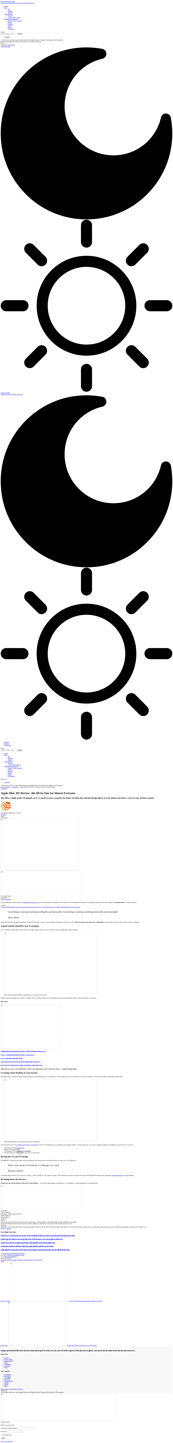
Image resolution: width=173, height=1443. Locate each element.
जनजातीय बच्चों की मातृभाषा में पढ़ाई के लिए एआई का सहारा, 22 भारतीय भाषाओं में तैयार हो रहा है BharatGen (23, 1051)
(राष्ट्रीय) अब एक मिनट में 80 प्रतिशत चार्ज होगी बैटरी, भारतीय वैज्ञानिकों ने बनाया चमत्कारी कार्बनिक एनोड (28, 1243)
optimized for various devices (31, 902)
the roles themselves (117, 1175)
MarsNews (14, 1256)
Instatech (15, 1253)
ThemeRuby (7, 1256)
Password (3, 1431)
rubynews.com (12, 1255)
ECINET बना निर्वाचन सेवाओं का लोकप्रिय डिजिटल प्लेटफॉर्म (11, 1058)
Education (10, 1253)
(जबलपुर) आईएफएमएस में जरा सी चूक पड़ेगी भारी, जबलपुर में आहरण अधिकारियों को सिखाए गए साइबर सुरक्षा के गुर (20, 1061)
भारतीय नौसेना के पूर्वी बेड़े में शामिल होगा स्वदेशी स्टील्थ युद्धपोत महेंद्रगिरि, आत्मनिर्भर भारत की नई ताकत (27, 1246)
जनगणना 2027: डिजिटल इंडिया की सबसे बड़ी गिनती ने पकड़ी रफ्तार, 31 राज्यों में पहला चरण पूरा (17, 1055)
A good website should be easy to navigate (13, 907)
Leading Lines (20, 1148)
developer (3, 814)
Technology (4, 788)
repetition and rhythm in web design (27, 1145)
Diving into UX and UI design (56, 907)
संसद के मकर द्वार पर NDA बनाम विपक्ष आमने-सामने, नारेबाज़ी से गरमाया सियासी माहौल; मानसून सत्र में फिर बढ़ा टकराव (21, 1065)
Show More (11, 45)
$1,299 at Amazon (6, 899)
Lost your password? (7, 1441)
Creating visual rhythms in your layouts (36, 907)
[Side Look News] (17, 3)
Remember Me (7, 1435)
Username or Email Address (9, 1428)
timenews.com (20, 1255)
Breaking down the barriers (72, 907)
